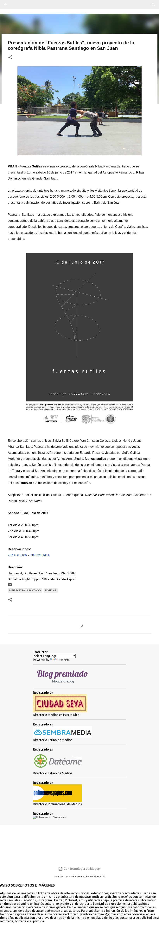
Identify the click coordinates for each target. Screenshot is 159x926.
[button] (10, 57)
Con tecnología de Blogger (82, 868)
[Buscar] (16, 4)
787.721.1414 (39, 555)
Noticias (50, 590)
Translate (64, 659)
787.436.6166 (17, 555)
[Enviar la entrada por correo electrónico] (10, 586)
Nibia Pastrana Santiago (25, 590)
